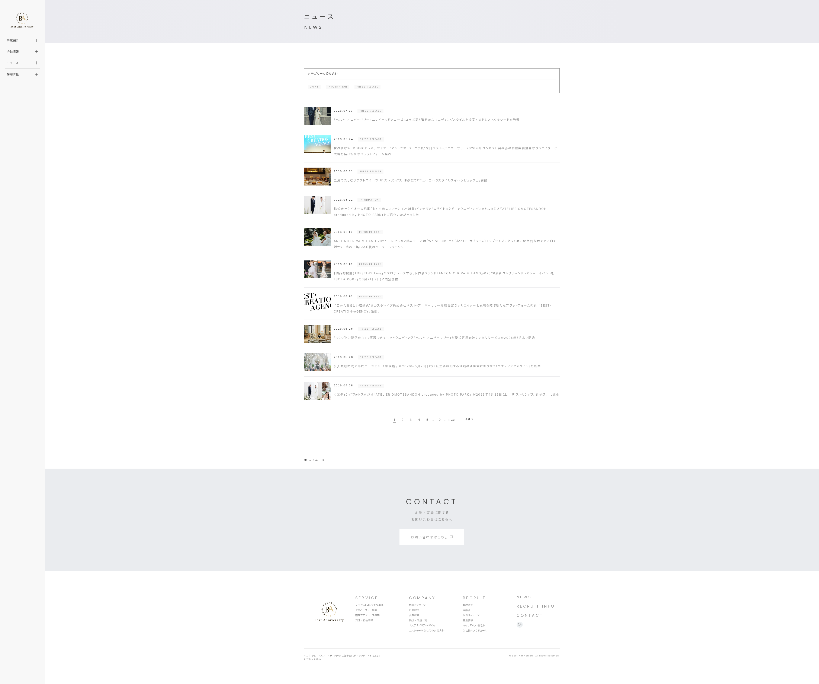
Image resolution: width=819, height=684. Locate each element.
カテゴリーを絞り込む (323, 73)
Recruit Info (536, 606)
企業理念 (414, 610)
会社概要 (414, 615)
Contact (530, 615)
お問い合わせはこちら (429, 537)
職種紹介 (468, 605)
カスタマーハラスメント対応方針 (426, 630)
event (314, 86)
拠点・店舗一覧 (418, 620)
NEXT (452, 419)
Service (366, 598)
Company (422, 598)
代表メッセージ (417, 605)
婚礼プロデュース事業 (367, 615)
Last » (468, 419)
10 (439, 419)
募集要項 (468, 620)
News (524, 597)
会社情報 (13, 51)
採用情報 (13, 74)
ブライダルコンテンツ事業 (369, 605)
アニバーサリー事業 (366, 610)
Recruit (474, 598)
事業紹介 (13, 40)
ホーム (307, 460)
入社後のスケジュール (475, 630)
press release (367, 86)
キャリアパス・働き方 (474, 625)
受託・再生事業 (364, 620)
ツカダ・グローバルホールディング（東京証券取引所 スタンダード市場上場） (342, 655)
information (337, 86)
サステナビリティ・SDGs (422, 625)
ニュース (13, 63)
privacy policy (312, 659)
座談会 (466, 610)
